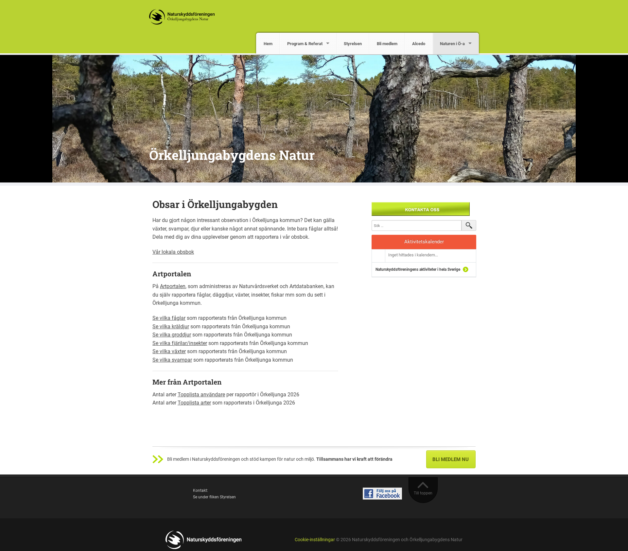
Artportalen (172, 286)
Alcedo (418, 43)
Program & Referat (305, 43)
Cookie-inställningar (315, 539)
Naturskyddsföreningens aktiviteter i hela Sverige (417, 269)
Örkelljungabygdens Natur (232, 155)
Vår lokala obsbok (173, 252)
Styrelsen (353, 43)
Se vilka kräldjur (170, 326)
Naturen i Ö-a (452, 43)
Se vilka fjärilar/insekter (179, 343)
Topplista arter (194, 403)
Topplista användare (201, 394)
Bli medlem (387, 43)
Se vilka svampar (172, 360)
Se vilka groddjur (171, 335)
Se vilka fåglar (168, 318)
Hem (268, 43)
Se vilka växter (169, 351)
